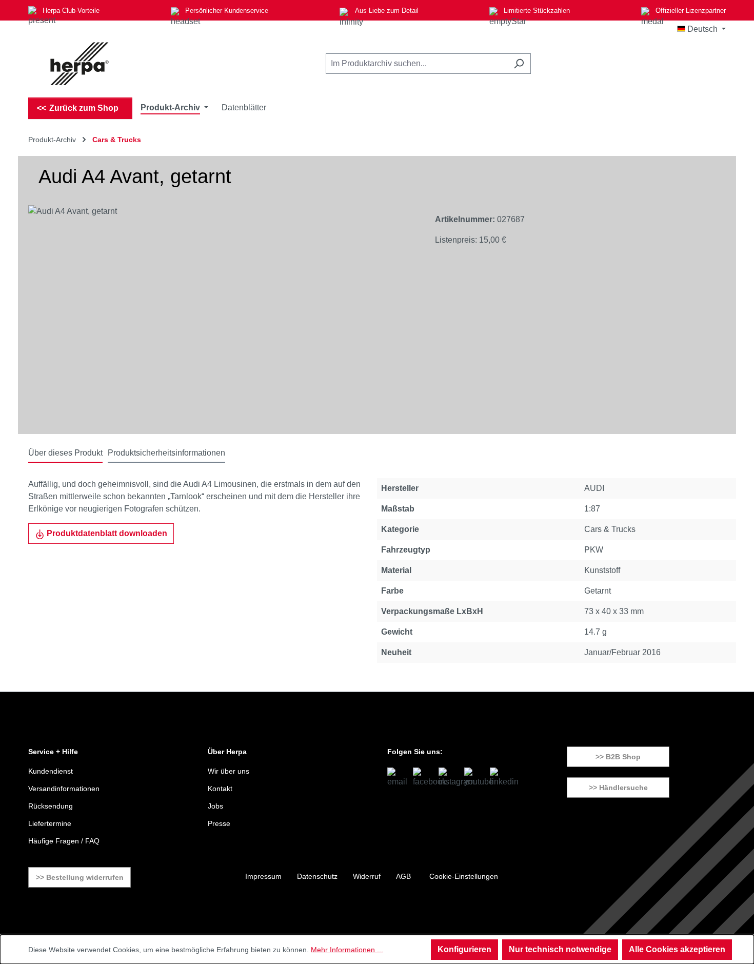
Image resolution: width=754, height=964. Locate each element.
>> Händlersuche (618, 787)
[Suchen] (519, 63)
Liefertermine (49, 823)
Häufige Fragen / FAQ (64, 841)
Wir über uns (228, 771)
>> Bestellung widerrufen (80, 877)
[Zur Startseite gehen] (79, 63)
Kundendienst (50, 771)
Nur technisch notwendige (560, 949)
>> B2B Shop (618, 757)
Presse (219, 823)
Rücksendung (50, 806)
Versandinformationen (64, 788)
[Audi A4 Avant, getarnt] (221, 315)
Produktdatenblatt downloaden (106, 533)
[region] (221, 315)
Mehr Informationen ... (347, 950)
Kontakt (220, 788)
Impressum (263, 876)
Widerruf (367, 876)
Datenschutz (317, 876)
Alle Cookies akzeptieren (677, 949)
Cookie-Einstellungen (463, 876)
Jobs (215, 806)
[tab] (65, 453)
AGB (403, 876)
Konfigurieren (464, 949)
